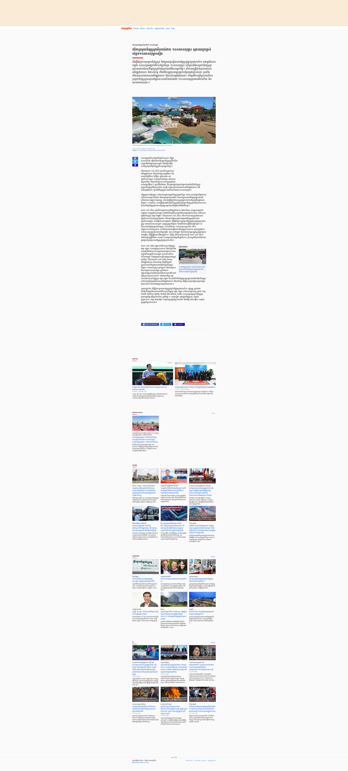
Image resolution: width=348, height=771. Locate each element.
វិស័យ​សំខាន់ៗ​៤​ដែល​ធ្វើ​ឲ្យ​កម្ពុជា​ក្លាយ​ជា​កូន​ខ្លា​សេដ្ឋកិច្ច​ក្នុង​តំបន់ (201, 613)
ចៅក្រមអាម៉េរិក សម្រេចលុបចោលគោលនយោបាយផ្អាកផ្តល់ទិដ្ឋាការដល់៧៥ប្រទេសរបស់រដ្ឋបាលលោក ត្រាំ (201, 667)
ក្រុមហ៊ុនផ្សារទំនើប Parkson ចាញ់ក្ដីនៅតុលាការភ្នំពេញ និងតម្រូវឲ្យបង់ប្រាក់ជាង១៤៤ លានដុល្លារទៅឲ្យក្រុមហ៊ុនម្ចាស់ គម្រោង (174, 615)
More (213, 413)
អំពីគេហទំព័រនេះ (189, 761)
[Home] (126, 28)
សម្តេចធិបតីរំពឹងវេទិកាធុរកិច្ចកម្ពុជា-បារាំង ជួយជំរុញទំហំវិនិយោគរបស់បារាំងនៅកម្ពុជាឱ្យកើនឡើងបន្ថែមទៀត (173, 490)
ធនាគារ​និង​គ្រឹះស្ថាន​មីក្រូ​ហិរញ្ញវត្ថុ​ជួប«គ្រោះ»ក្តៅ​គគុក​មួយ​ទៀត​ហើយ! (143, 580)
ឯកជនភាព (204, 761)
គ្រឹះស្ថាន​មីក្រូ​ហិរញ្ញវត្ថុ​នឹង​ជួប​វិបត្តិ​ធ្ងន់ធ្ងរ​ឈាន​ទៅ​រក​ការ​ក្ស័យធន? (201, 580)
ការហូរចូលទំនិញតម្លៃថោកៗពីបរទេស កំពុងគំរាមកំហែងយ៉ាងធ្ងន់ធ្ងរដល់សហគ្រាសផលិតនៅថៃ (144, 709)
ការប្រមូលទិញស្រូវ (143, 150)
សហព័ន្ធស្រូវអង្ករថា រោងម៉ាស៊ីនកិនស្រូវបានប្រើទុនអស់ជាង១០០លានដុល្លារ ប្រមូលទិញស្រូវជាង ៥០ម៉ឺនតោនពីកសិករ (145, 439)
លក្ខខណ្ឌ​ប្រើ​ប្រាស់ (212, 761)
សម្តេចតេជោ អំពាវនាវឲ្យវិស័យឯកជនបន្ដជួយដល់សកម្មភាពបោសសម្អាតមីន (149, 388)
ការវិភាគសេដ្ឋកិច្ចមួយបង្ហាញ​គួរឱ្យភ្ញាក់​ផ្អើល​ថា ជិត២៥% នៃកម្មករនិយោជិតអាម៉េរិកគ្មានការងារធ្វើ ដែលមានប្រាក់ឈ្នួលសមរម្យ (202, 709)
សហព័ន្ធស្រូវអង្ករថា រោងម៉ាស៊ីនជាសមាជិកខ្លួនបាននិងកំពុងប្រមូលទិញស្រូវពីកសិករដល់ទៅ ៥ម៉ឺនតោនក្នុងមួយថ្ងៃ (192, 269)
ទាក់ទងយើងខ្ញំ (197, 761)
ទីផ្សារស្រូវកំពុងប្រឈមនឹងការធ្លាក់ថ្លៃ (156, 150)
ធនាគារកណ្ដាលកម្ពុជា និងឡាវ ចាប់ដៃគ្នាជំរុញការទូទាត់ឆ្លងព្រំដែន (195, 387)
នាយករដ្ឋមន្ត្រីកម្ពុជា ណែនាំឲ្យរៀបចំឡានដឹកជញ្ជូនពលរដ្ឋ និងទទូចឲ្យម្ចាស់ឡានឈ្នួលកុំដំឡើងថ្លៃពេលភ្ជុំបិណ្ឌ (144, 528)
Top (175, 757)
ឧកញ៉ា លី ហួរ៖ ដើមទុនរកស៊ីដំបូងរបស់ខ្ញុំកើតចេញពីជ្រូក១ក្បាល (145, 613)
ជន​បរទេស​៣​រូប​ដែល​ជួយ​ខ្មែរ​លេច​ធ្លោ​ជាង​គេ (173, 580)
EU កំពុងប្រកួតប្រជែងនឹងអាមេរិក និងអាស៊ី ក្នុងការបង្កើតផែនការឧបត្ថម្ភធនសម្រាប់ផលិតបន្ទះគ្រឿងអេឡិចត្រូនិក (172, 528)
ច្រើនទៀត (213, 557)
